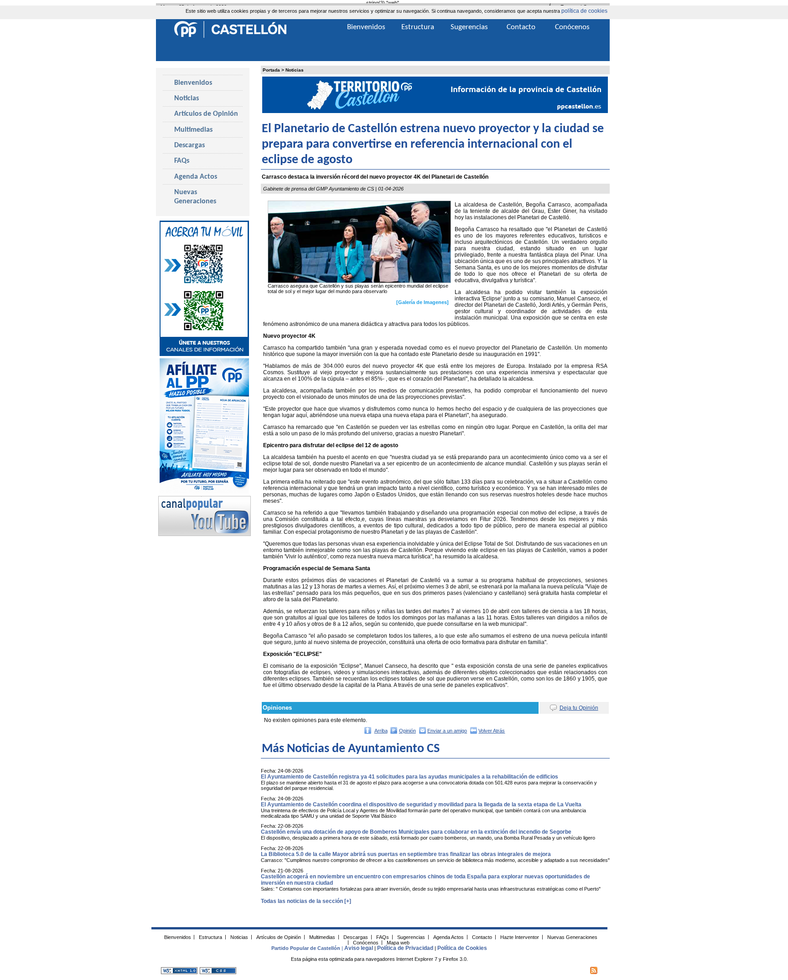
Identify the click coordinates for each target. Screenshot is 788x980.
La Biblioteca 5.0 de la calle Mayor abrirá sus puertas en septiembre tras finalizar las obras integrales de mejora (406, 854)
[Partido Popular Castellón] (230, 36)
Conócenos (572, 27)
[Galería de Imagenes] (422, 302)
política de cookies (584, 11)
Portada (271, 69)
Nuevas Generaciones (195, 197)
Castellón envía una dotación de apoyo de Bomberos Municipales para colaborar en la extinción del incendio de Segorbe (416, 832)
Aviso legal (358, 948)
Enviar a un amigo (447, 730)
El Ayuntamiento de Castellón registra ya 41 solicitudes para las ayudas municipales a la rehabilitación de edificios (409, 777)
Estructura (417, 27)
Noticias (294, 69)
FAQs (181, 161)
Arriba (381, 730)
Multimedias (193, 130)
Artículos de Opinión (206, 114)
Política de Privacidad (405, 948)
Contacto (521, 27)
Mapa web (398, 942)
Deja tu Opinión (579, 708)
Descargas (189, 145)
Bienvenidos (193, 83)
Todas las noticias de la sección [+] (306, 901)
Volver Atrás (491, 730)
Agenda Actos (195, 177)
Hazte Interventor (519, 936)
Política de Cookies (462, 948)
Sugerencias (469, 27)
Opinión (407, 730)
